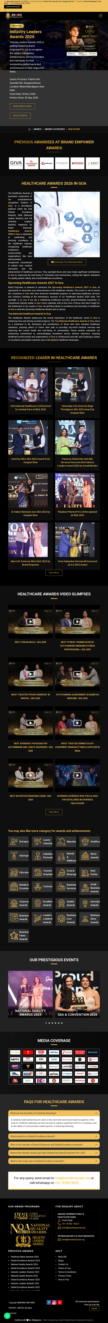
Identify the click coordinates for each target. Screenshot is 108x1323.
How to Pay (63, 1279)
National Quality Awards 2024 (24, 1264)
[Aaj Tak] (15, 1081)
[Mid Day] (54, 1052)
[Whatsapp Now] (7, 1315)
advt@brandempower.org (73, 1239)
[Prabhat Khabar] (54, 1073)
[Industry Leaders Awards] (30, 1241)
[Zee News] (67, 1052)
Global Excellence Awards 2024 (25, 1268)
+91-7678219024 (66, 1183)
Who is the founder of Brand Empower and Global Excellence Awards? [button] (46, 1144)
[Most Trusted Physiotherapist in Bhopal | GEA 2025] (30, 674)
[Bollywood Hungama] (67, 1073)
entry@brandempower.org (73, 1228)
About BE (62, 1257)
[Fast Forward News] (67, 1081)
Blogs (61, 1260)
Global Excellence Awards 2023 (25, 1279)
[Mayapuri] (80, 1073)
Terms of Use (64, 1268)
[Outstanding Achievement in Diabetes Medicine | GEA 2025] (77, 674)
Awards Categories (55, 129)
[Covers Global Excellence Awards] (93, 1052)
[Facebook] (49, 1302)
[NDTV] (15, 1059)
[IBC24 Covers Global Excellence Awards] (15, 1066)
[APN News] (80, 1066)
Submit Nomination (13, 7)
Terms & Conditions (67, 1272)
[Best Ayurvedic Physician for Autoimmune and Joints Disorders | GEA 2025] (30, 723)
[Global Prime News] (93, 1073)
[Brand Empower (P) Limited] (14, 15)
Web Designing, (50, 1320)
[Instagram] (54, 1302)
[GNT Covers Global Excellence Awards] (41, 1052)
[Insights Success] (41, 1081)
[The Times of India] (80, 1052)
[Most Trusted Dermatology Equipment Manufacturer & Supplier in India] (77, 723)
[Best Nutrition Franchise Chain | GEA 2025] (30, 775)
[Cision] (28, 1081)
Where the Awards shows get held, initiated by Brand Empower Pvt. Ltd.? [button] (47, 1152)
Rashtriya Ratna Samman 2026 (25, 1257)
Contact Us (63, 1264)
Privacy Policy (64, 1276)
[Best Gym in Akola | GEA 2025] (30, 621)
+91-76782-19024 (70, 1224)
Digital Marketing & (67, 1320)
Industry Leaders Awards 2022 (25, 1283)
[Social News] (80, 1081)
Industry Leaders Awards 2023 (25, 1272)
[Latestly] (67, 1066)
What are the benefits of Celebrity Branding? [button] (33, 1113)
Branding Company (84, 1320)
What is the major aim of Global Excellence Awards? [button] (37, 1161)
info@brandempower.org (72, 1178)
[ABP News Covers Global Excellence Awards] (28, 1052)
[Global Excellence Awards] (30, 1216)
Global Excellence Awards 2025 (25, 1260)
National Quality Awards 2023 (30, 1012)
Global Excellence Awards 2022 (25, 1287)
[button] (46, 1023)
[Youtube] (59, 1302)
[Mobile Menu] (101, 15)
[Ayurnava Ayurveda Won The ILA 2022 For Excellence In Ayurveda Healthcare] (77, 775)
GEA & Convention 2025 (77, 1014)
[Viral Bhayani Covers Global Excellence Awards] (28, 1066)
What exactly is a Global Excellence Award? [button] (32, 1136)
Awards (37, 129)
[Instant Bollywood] (54, 1081)
